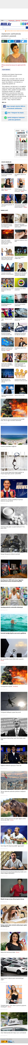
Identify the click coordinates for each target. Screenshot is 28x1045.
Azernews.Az (11, 20)
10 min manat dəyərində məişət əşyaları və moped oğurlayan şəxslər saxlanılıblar (12, 472)
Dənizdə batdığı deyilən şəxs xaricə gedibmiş (13, 633)
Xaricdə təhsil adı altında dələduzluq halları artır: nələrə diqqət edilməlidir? (14, 872)
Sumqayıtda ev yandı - (9, 686)
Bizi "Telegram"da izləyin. (16, 112)
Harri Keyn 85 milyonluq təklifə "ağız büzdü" (12, 846)
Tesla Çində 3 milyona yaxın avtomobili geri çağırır (12, 978)
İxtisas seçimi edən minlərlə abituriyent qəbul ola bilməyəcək (14, 925)
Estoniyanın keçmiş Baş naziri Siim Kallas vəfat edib (13, 738)
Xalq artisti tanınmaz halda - (10, 952)
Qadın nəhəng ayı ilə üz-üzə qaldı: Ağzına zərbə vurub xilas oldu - (13, 819)
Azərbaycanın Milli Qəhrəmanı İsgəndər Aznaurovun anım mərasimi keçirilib (12, 580)
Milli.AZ (5, 24)
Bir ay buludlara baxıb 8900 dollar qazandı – (12, 659)
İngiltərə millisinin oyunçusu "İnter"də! (11, 765)
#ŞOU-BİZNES (6, 69)
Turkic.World (24, 20)
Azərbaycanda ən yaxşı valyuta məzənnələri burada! (17, 30)
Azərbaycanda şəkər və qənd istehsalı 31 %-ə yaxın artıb (13, 527)
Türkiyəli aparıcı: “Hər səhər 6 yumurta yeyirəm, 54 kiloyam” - (13, 1006)
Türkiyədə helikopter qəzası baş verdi (11, 712)
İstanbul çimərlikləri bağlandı (8, 446)
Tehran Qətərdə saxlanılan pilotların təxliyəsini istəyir (13, 792)
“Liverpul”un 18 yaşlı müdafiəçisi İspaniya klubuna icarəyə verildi (12, 500)
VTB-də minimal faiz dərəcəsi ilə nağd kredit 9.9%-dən (13, 65)
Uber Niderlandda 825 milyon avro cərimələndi (13, 1033)
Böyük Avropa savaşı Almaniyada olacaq (12, 899)
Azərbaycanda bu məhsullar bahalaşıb (12, 607)
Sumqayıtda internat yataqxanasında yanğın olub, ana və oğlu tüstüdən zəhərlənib (13, 419)
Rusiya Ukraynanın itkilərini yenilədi (10, 554)
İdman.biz (18, 20)
